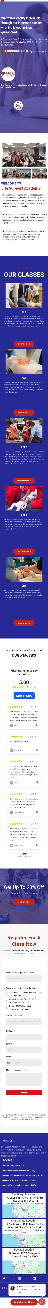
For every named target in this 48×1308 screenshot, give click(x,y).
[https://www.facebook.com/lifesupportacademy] (8, 1278)
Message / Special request (16, 1070)
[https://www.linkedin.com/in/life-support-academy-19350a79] (39, 1278)
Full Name (10, 1031)
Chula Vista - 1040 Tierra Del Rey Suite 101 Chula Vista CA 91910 (24, 1000)
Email (9, 1044)
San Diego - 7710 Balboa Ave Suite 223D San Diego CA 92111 (25, 993)
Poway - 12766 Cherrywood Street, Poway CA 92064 (20, 1007)
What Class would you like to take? (20, 973)
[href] (24, 1211)
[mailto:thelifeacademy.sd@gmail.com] (24, 1278)
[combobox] (24, 978)
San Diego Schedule (14, 1015)
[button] (2, 0)
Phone (9, 1057)
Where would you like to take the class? (22, 988)
